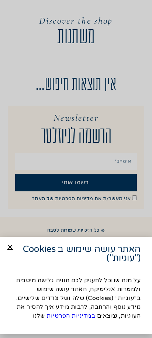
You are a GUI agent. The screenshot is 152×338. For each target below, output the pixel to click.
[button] (10, 247)
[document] (76, 169)
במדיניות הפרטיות (70, 316)
